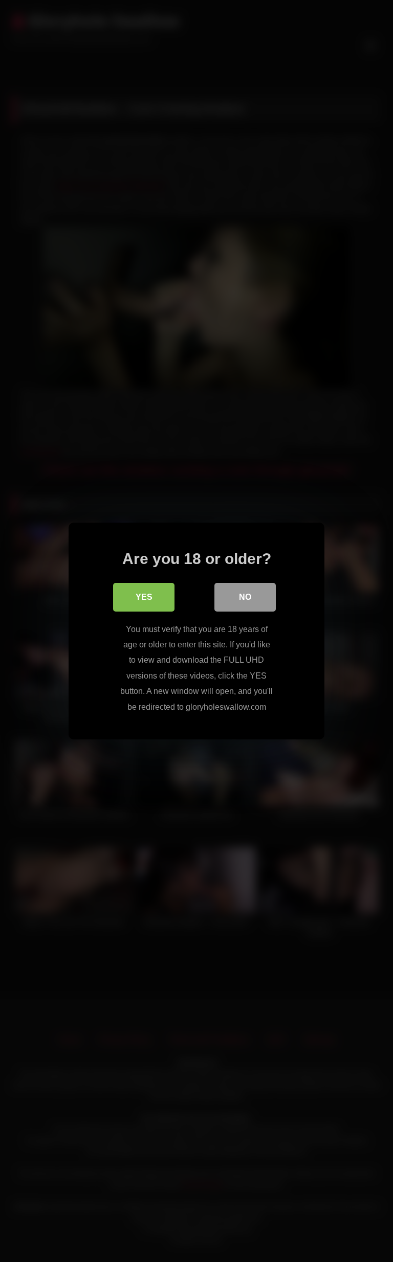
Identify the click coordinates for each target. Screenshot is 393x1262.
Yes (144, 597)
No (245, 597)
